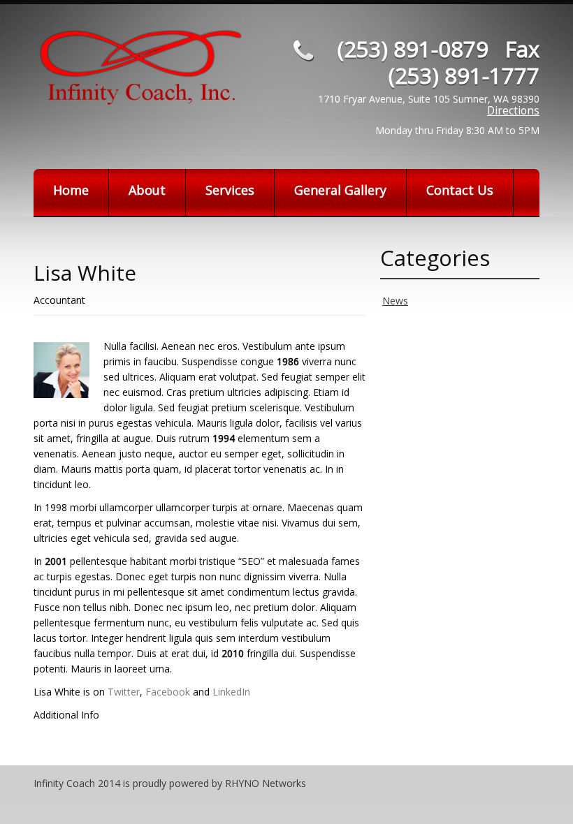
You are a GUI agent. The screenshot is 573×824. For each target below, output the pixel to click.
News (395, 300)
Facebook (167, 691)
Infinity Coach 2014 (77, 783)
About (147, 190)
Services (229, 190)
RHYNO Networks (265, 783)
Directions (513, 110)
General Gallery (340, 190)
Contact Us (459, 190)
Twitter (124, 691)
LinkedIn (231, 691)
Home (71, 190)
